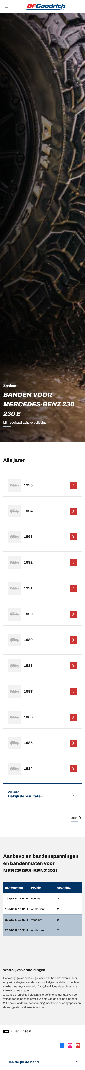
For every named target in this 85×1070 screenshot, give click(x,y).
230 (16, 1031)
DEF (74, 817)
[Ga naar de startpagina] (46, 6)
